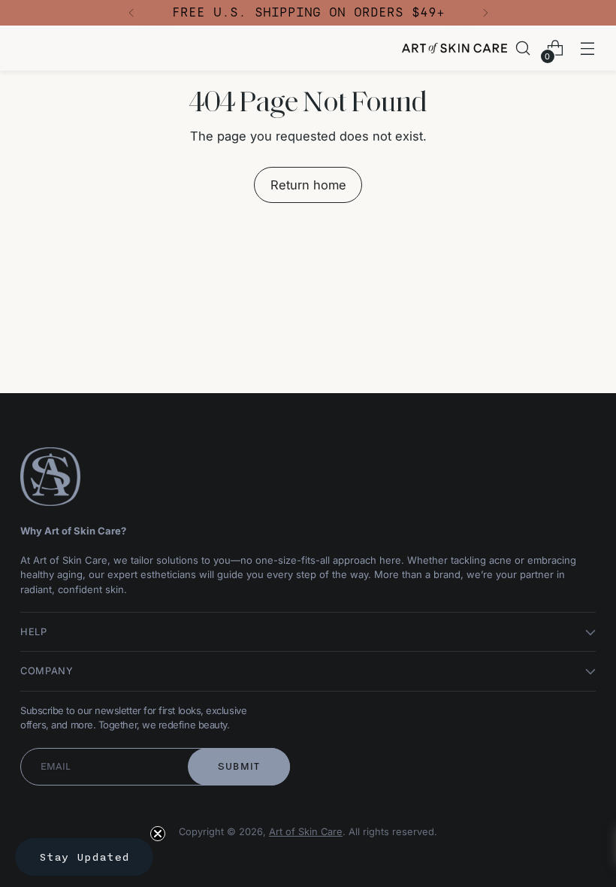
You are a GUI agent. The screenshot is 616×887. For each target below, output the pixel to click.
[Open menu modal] (587, 48)
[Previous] (131, 13)
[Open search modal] (523, 48)
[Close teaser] (157, 833)
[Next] (485, 13)
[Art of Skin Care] (454, 48)
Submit (239, 766)
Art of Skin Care (306, 831)
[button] (84, 857)
